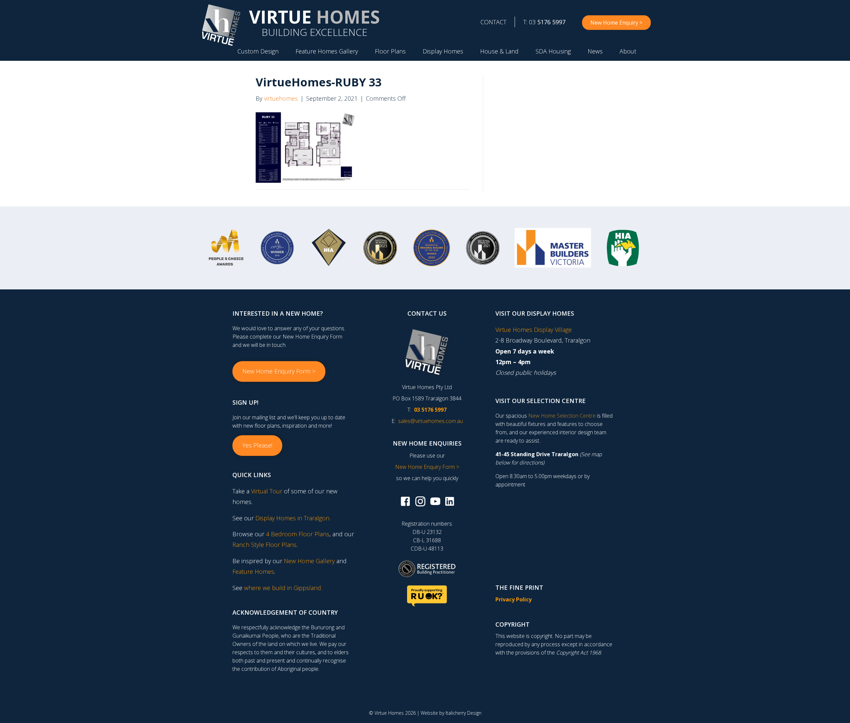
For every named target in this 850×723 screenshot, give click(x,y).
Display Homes (443, 51)
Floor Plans (390, 51)
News (595, 51)
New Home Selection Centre (562, 415)
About (628, 51)
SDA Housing (553, 51)
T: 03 (544, 22)
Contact (493, 22)
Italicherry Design (463, 713)
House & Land (499, 51)
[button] (278, 371)
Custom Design (258, 51)
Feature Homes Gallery (327, 51)
